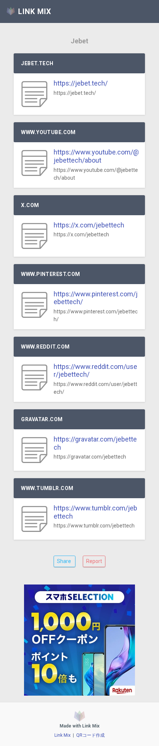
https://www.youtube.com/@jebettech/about (96, 156)
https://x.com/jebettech (89, 225)
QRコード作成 (90, 735)
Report (94, 561)
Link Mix (62, 735)
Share (64, 561)
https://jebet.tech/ (81, 83)
